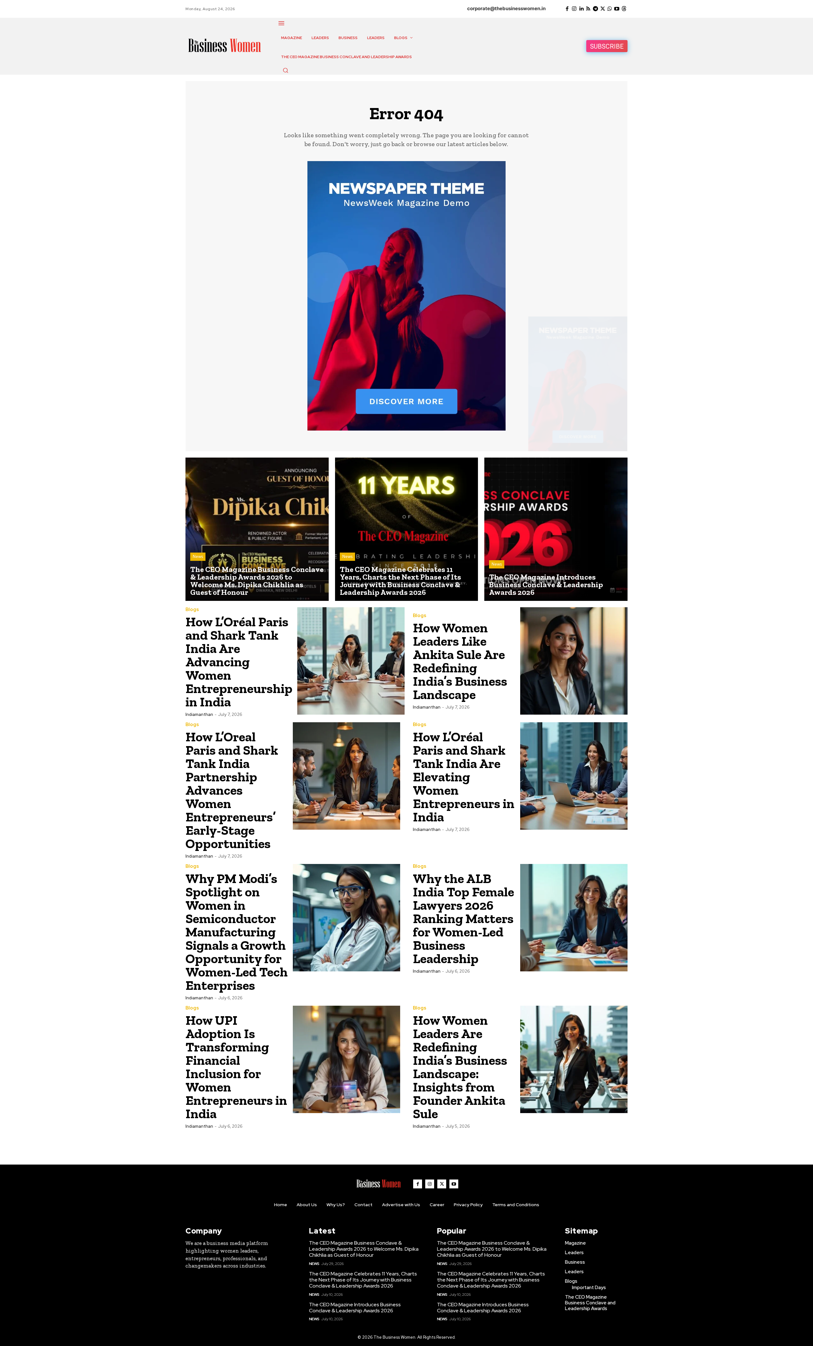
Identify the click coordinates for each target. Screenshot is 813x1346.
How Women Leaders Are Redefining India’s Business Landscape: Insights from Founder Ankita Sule (460, 1067)
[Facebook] (566, 8)
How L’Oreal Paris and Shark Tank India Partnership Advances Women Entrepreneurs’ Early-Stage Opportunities (231, 790)
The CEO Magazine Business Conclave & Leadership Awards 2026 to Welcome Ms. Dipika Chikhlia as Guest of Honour (364, 1249)
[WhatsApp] (609, 8)
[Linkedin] (581, 8)
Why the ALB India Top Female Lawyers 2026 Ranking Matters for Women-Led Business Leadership (463, 918)
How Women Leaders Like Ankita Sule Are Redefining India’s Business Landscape (460, 661)
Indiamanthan (199, 714)
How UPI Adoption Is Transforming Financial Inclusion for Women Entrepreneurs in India (236, 1067)
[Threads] (624, 8)
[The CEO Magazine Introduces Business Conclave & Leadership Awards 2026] (556, 529)
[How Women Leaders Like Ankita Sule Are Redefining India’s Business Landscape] (574, 661)
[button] (285, 70)
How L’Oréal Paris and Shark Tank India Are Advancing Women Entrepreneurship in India (238, 662)
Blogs (192, 609)
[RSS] (588, 8)
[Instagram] (574, 8)
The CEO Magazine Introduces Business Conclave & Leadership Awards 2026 (355, 1307)
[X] (602, 8)
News (198, 556)
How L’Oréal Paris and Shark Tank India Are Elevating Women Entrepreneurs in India (463, 777)
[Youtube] (616, 8)
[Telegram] (595, 8)
